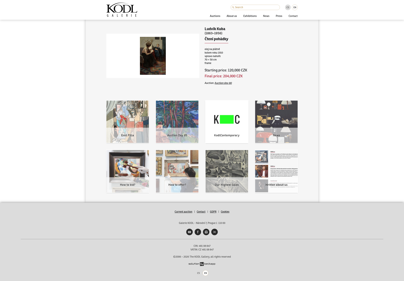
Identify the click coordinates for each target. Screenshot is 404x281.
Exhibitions (250, 16)
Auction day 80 (223, 83)
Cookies (225, 211)
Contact (293, 16)
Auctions (215, 16)
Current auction (183, 211)
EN (294, 7)
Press (279, 16)
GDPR (213, 211)
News (266, 16)
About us (232, 16)
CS (287, 7)
